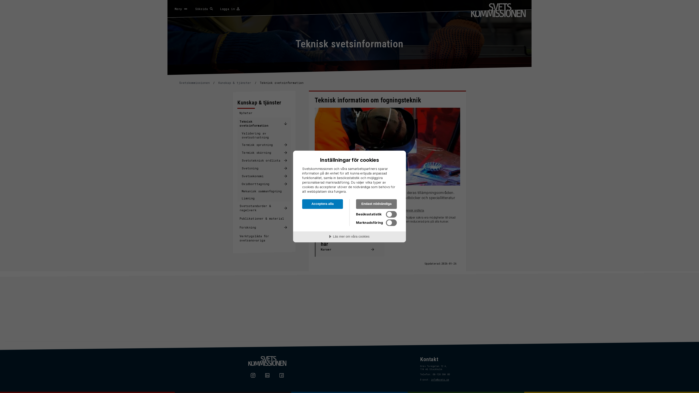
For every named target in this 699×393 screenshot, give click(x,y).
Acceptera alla (322, 204)
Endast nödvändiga (376, 204)
